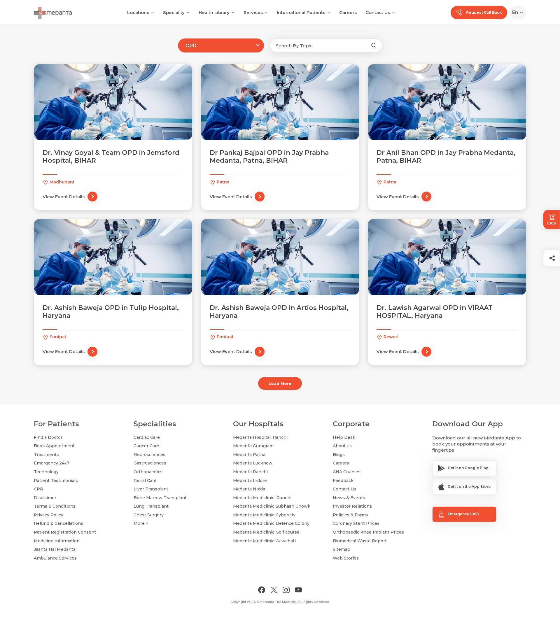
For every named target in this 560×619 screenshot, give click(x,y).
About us (342, 445)
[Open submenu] (188, 11)
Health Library (214, 12)
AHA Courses (346, 471)
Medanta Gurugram (253, 445)
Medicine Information (57, 540)
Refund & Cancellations (58, 523)
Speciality (174, 12)
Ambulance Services (55, 558)
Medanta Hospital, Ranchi (260, 437)
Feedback (343, 480)
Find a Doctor (48, 437)
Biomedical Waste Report (360, 540)
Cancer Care (146, 445)
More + (141, 523)
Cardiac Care (147, 437)
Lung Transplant (151, 506)
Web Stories (346, 558)
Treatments (46, 454)
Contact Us (377, 12)
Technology (46, 471)
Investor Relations (352, 506)
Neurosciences (149, 454)
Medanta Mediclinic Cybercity (264, 515)
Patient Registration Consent (65, 532)
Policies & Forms (350, 515)
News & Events (349, 497)
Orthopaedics (148, 471)
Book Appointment (54, 445)
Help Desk (344, 437)
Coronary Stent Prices (356, 523)
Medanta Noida (249, 489)
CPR (38, 489)
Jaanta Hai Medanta (55, 549)
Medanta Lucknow (252, 463)
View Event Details (64, 196)
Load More (280, 383)
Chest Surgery (149, 515)
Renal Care (145, 480)
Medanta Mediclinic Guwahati (264, 540)
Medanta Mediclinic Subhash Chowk (271, 506)
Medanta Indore (250, 480)
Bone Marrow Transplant (160, 497)
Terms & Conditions (55, 506)
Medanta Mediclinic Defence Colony (271, 523)
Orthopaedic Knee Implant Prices (368, 532)
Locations (138, 12)
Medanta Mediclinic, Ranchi (262, 497)
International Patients (301, 12)
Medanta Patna (249, 454)
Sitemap (341, 549)
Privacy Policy (48, 515)
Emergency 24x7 (51, 463)
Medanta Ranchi (250, 471)
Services (253, 12)
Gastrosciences (150, 463)
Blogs (339, 454)
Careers (348, 12)
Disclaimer (45, 497)
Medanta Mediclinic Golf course (266, 532)
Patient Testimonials (56, 480)
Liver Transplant (151, 489)
